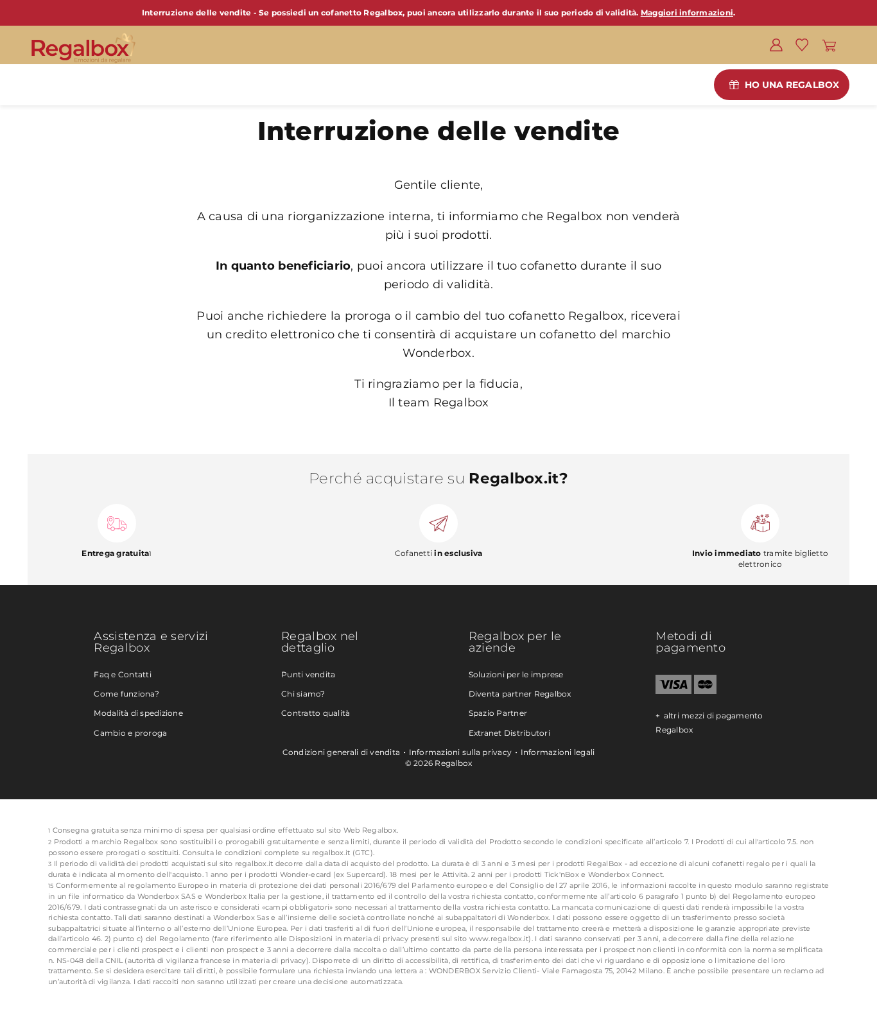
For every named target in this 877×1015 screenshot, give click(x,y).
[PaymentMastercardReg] (705, 691)
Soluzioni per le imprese (516, 674)
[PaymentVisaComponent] (673, 691)
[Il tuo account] (776, 44)
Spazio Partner (498, 713)
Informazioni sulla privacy (460, 752)
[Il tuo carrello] (829, 44)
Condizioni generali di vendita (341, 752)
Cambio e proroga (130, 733)
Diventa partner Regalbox (520, 693)
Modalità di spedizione (138, 713)
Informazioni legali (558, 752)
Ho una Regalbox (792, 85)
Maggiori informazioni (687, 12)
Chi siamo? (303, 693)
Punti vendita (308, 674)
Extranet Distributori (509, 733)
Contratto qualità (315, 713)
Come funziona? (126, 693)
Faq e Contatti (123, 674)
